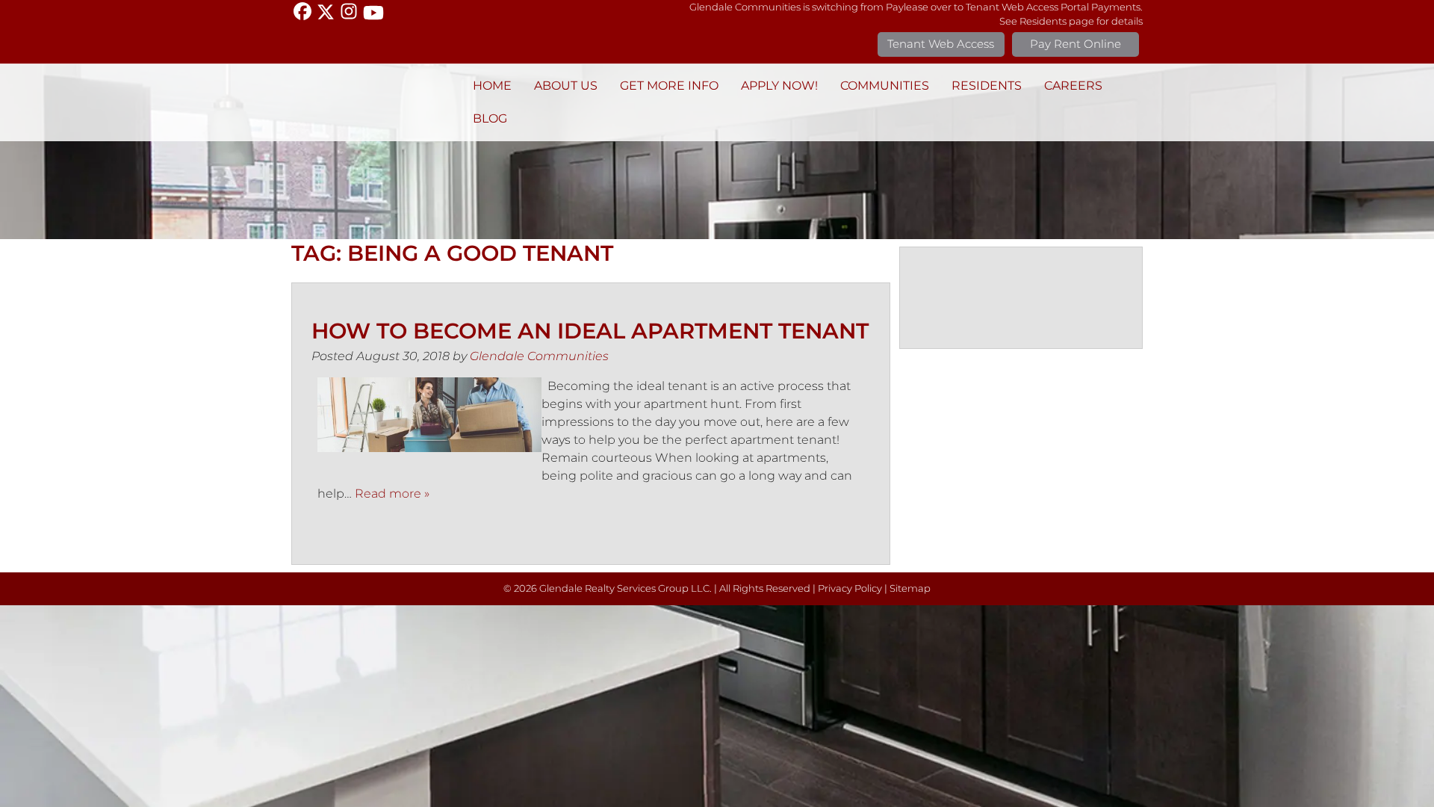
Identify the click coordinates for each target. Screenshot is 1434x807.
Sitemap (910, 588)
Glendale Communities (539, 356)
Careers (1073, 85)
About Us (566, 85)
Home (492, 85)
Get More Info (669, 85)
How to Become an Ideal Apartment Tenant (590, 331)
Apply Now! (779, 85)
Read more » (392, 493)
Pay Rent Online (1075, 44)
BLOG (490, 118)
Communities (884, 85)
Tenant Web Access (940, 44)
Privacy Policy (850, 588)
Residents (987, 85)
